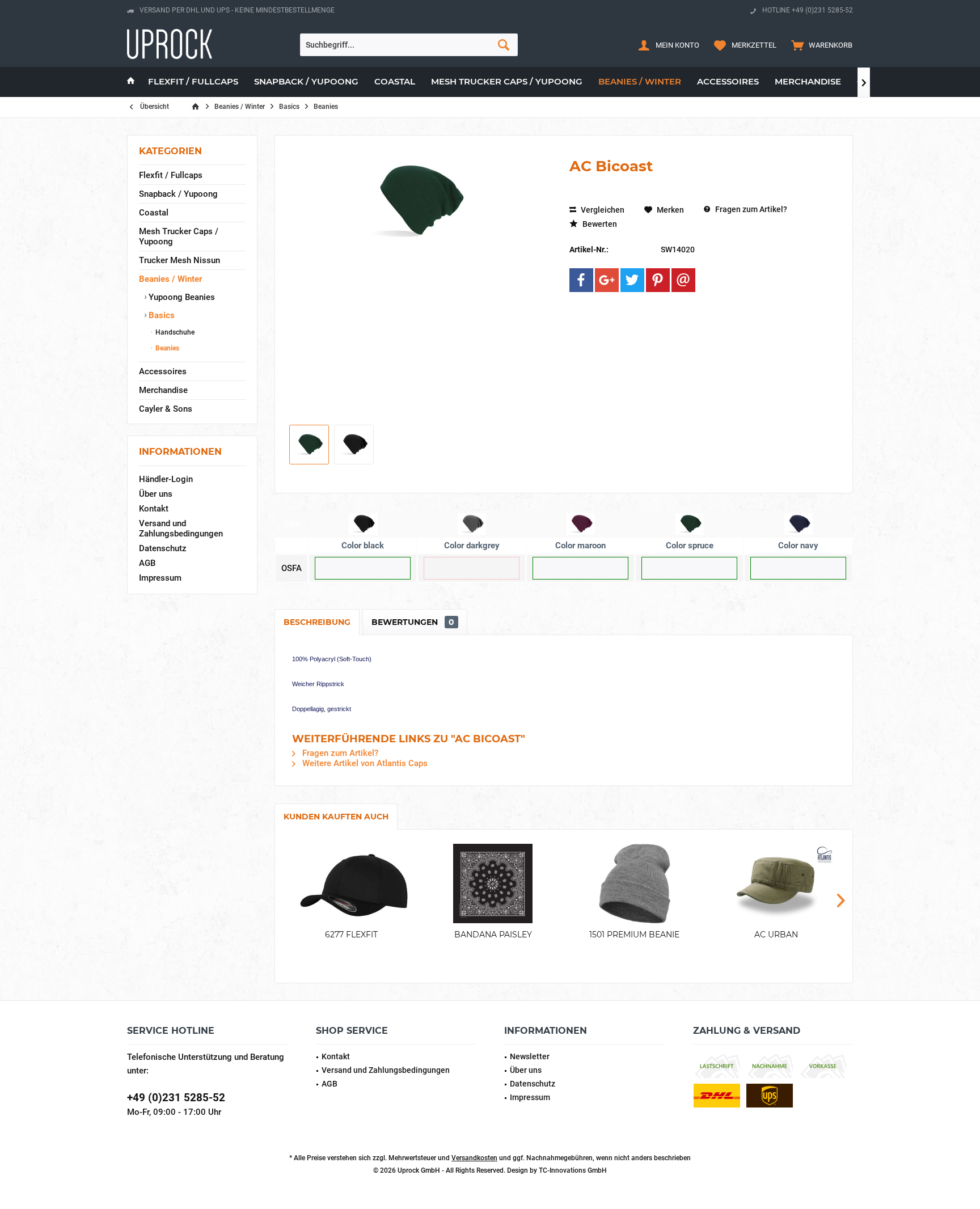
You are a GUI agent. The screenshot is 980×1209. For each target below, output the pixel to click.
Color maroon (580, 545)
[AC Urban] (776, 883)
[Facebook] (581, 280)
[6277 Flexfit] (351, 883)
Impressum (160, 578)
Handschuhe (174, 332)
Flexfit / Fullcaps (170, 175)
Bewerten (599, 224)
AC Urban (776, 934)
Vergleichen (601, 209)
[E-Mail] (683, 280)
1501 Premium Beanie (634, 934)
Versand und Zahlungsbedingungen (181, 528)
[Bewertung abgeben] (699, 197)
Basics (160, 315)
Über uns (155, 494)
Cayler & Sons (165, 409)
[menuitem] (819, 44)
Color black (362, 545)
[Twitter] (632, 280)
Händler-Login (166, 479)
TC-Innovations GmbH (573, 1170)
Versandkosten (474, 1158)
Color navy (798, 545)
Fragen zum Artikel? (750, 209)
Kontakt (153, 509)
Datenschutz (163, 548)
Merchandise (163, 390)
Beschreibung (317, 622)
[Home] (130, 82)
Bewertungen (412, 622)
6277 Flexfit (351, 934)
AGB (147, 563)
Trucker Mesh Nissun (179, 260)
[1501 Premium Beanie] (634, 883)
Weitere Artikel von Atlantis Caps (364, 763)
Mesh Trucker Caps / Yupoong (178, 236)
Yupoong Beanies (180, 297)
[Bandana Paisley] (493, 883)
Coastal (153, 213)
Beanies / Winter (170, 279)
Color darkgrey (472, 545)
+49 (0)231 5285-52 (176, 1097)
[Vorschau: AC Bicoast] (309, 444)
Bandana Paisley (493, 934)
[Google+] (607, 280)
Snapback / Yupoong (178, 194)
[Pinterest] (658, 280)
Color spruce (689, 545)
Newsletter (530, 1056)
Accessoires (163, 371)
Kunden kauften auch (336, 816)
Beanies (166, 348)
